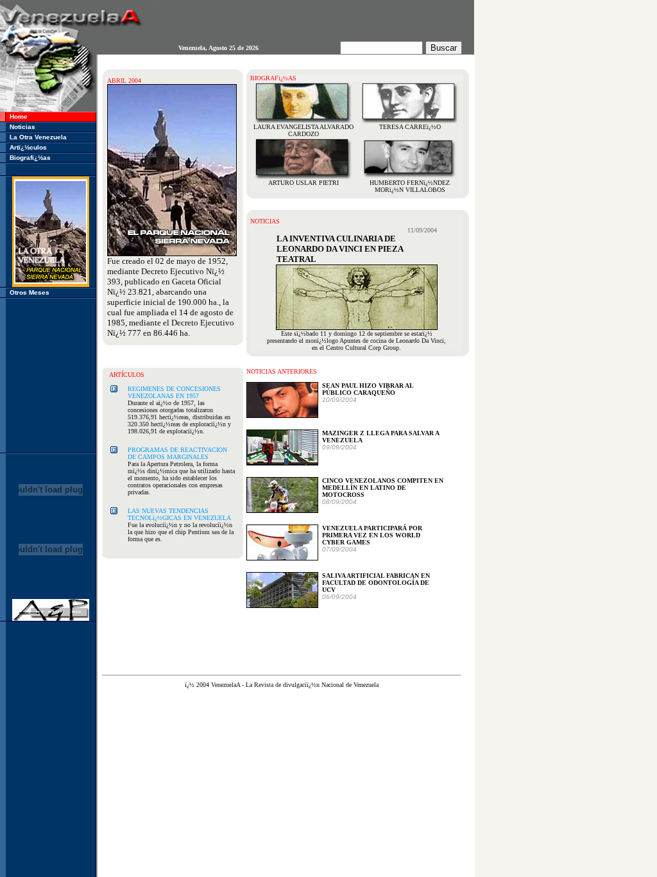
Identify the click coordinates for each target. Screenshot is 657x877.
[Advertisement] (50, 376)
